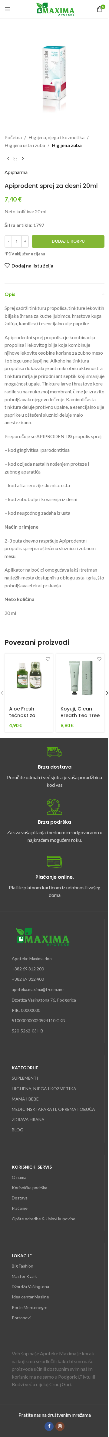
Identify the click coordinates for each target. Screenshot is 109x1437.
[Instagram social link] (59, 1426)
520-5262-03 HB (27, 1030)
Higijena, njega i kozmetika (56, 137)
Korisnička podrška (29, 1187)
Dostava (20, 1197)
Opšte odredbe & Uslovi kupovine (43, 1218)
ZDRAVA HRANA (28, 1119)
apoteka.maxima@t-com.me (38, 989)
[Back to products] (15, 158)
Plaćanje (20, 1208)
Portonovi (21, 1317)
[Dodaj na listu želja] (47, 659)
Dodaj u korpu (68, 241)
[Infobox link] (54, 766)
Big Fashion (22, 1265)
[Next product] (22, 158)
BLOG (17, 1129)
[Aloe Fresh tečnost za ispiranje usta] (29, 678)
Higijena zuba (67, 145)
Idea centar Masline (30, 1296)
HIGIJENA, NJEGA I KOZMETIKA (44, 1088)
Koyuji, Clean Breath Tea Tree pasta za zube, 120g (80, 719)
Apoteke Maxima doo (32, 958)
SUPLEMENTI (25, 1078)
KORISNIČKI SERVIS (32, 1167)
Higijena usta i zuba (25, 145)
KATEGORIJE (25, 1067)
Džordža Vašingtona (30, 1286)
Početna (13, 137)
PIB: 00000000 (26, 1010)
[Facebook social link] (49, 1426)
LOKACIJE (22, 1255)
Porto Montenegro (30, 1307)
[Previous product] (8, 158)
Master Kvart (24, 1276)
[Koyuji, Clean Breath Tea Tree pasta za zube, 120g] (80, 678)
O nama (19, 1177)
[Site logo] (54, 8)
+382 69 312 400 (28, 979)
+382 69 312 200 (28, 968)
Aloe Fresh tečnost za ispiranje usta (25, 715)
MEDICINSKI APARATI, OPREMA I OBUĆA (53, 1109)
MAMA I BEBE (25, 1098)
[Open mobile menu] (8, 9)
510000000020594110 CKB (38, 1020)
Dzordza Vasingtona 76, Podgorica (44, 999)
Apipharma (16, 172)
